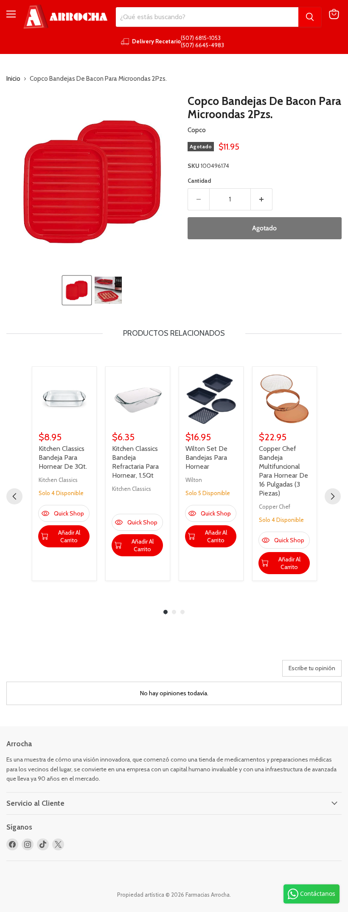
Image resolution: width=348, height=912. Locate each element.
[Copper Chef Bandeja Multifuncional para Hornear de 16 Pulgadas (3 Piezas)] (284, 399)
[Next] (333, 496)
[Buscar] (309, 17)
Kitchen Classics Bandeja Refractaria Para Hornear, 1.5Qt (135, 462)
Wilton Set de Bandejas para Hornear (206, 457)
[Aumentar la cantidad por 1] (261, 199)
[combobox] (207, 17)
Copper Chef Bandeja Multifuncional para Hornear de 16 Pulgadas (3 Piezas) (283, 471)
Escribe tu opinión (312, 668)
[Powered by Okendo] (44, 671)
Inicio (13, 78)
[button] (76, 290)
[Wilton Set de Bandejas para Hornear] (211, 399)
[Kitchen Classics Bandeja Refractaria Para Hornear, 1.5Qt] (137, 399)
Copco (197, 130)
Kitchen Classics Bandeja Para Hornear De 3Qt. (63, 457)
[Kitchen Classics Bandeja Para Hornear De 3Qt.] (64, 399)
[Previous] (14, 496)
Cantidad (199, 181)
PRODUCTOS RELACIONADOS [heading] (174, 333)
